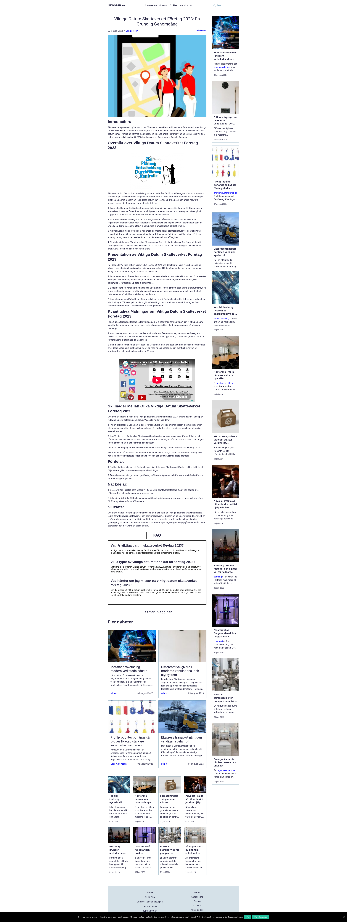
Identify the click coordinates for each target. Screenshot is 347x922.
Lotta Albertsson (118, 764)
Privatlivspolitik (260, 917)
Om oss (163, 5)
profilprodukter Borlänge (225, 193)
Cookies (173, 5)
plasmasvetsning (222, 67)
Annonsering (151, 5)
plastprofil (218, 641)
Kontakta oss (186, 5)
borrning (218, 576)
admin (113, 693)
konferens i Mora (225, 383)
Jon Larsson (132, 31)
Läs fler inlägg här (157, 612)
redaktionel (201, 30)
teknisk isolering (221, 318)
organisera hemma (226, 770)
